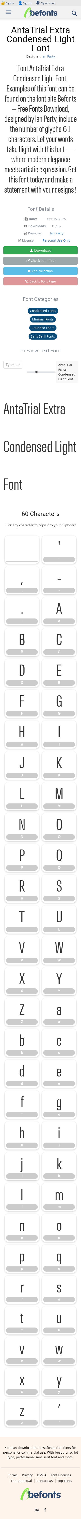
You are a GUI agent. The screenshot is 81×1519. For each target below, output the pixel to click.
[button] (74, 15)
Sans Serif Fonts (43, 336)
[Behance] (37, 1510)
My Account (48, 3)
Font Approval (21, 1481)
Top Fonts (64, 1481)
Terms (13, 1475)
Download (43, 250)
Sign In (8, 3)
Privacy (27, 1475)
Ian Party (48, 56)
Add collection (42, 271)
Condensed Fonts (43, 311)
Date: (33, 219)
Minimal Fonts (43, 319)
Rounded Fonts (43, 328)
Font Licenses (61, 1475)
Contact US (44, 1481)
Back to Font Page (42, 281)
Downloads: (37, 226)
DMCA (41, 1475)
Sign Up (25, 3)
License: (28, 240)
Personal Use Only (56, 240)
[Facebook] (45, 1510)
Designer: (35, 233)
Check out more (42, 260)
